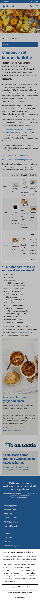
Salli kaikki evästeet (20, 587)
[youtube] (37, 1)
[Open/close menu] (37, 6)
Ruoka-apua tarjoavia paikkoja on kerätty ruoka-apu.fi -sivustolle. (18, 429)
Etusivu (4, 35)
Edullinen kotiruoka (17, 35)
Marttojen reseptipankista (25, 332)
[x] (31, 1)
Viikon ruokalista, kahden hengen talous (17, 160)
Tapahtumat (9, 537)
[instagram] (34, 1)
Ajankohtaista (10, 517)
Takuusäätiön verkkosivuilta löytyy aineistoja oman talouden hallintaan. (17, 468)
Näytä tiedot (20, 597)
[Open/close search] (31, 6)
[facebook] (28, 1)
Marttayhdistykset (12, 545)
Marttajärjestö (10, 505)
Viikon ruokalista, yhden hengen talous (16, 155)
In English (5, 1)
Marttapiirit (9, 541)
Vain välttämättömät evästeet (20, 593)
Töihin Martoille (11, 526)
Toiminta (8, 533)
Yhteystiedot (10, 509)
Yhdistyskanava (11, 522)
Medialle (8, 514)
